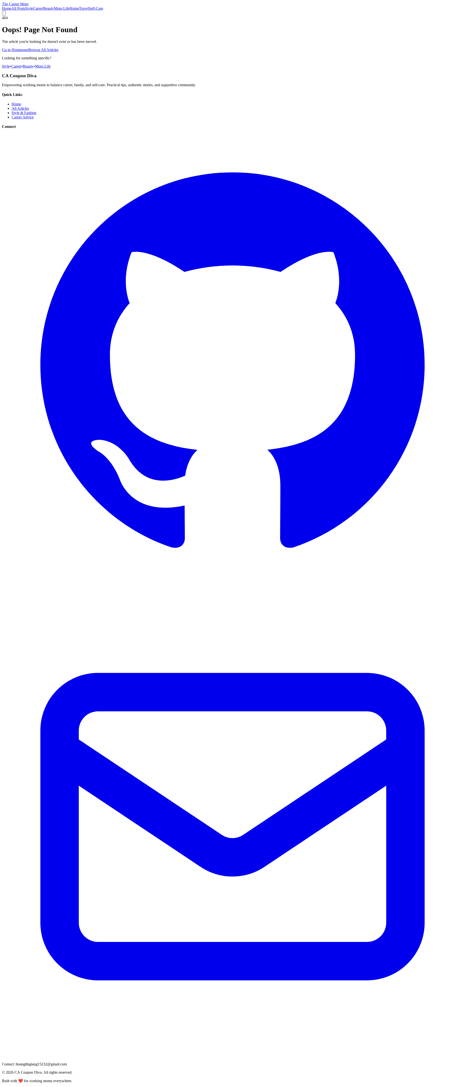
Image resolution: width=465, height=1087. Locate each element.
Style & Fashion (24, 113)
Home (6, 8)
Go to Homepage (15, 50)
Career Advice (23, 117)
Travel (84, 8)
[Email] (232, 1056)
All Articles (20, 108)
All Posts (18, 8)
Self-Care (96, 8)
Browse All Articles (43, 50)
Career (38, 8)
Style (29, 8)
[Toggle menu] (4, 13)
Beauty (48, 8)
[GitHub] (232, 594)
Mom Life (62, 8)
